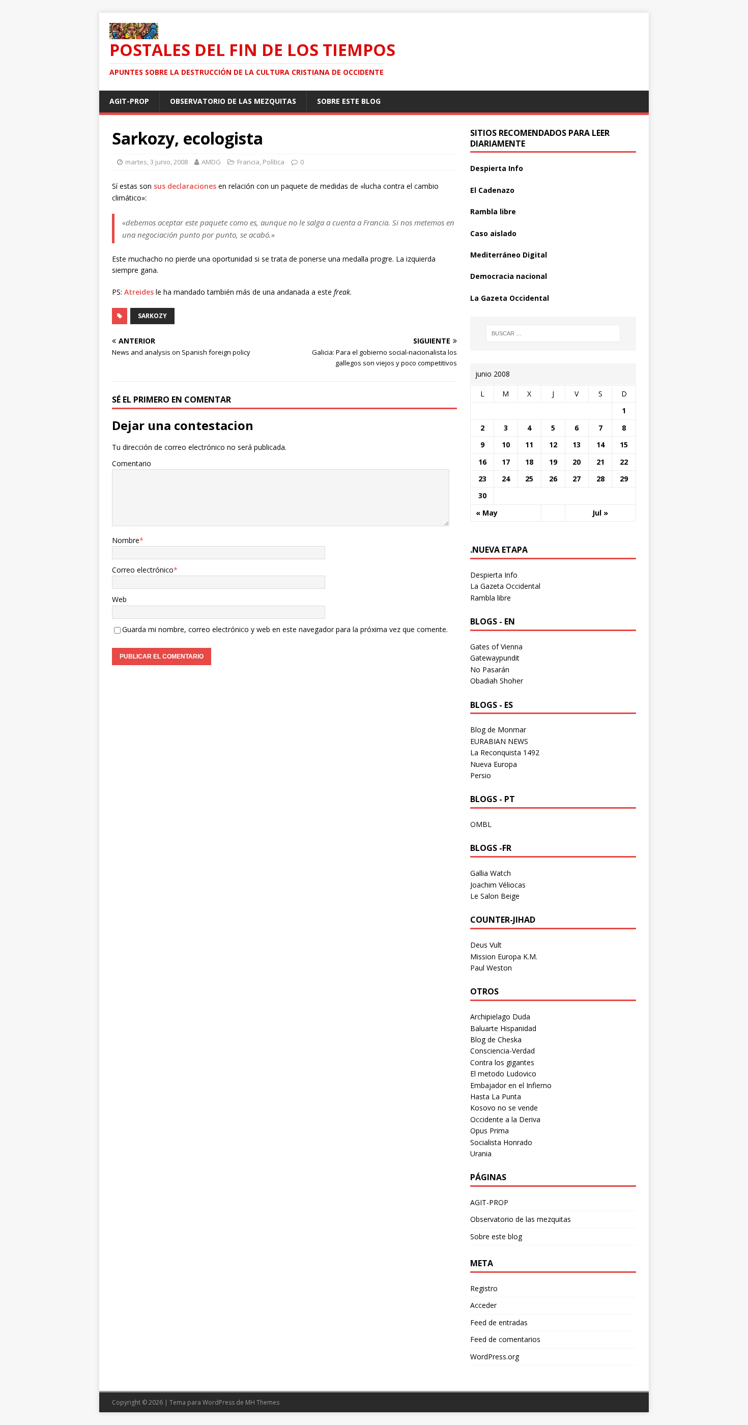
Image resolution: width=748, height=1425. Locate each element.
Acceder (483, 1305)
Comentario (131, 463)
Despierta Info (496, 168)
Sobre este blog (349, 101)
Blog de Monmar (498, 729)
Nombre (125, 540)
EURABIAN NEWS (499, 741)
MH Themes (262, 1402)
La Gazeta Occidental (509, 298)
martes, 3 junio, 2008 (156, 161)
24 (506, 478)
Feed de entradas (499, 1322)
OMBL (481, 824)
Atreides (139, 292)
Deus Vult (486, 945)
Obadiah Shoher (496, 681)
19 (553, 462)
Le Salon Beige (495, 896)
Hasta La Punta (495, 1096)
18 (529, 462)
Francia (248, 161)
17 (506, 462)
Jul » (600, 513)
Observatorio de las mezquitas (233, 101)
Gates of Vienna (496, 646)
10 (506, 444)
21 (600, 462)
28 (600, 478)
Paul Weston (491, 968)
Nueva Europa (493, 764)
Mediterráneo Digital (508, 255)
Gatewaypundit (495, 658)
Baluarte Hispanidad (503, 1028)
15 (624, 444)
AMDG (211, 161)
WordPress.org (494, 1356)
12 (553, 444)
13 (576, 444)
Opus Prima (489, 1130)
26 (553, 478)
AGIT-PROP (129, 101)
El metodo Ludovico (503, 1073)
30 (482, 495)
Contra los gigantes (502, 1062)
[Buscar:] (553, 333)
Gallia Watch (490, 873)
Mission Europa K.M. (503, 956)
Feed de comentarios (505, 1339)
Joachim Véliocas (498, 885)
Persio (480, 775)
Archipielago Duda (500, 1016)
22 (624, 462)
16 (482, 462)
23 (482, 478)
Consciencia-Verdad (502, 1051)
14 (600, 444)
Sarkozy (152, 315)
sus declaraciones (185, 186)
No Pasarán (489, 669)
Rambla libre (493, 211)
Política (273, 161)
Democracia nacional (508, 276)
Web (119, 599)
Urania (481, 1153)
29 (624, 478)
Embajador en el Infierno (511, 1085)
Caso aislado (493, 233)
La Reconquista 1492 (504, 752)
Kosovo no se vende (504, 1108)
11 (529, 444)
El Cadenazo (492, 190)
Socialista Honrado (501, 1142)
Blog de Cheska (496, 1039)
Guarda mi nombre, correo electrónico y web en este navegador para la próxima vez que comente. (285, 629)
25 (529, 478)
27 (576, 478)
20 (576, 462)
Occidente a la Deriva (505, 1119)
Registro (484, 1288)
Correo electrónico (143, 570)
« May (487, 513)
